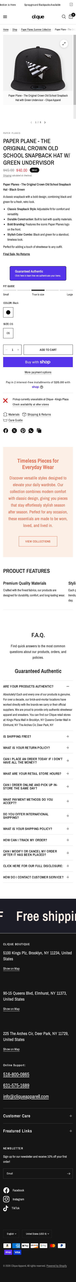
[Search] (63, 16)
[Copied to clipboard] (39, 430)
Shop (14, 29)
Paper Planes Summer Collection (36, 29)
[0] (70, 16)
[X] (14, 430)
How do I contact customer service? (33, 877)
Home (5, 29)
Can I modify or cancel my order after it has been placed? (30, 853)
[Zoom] (64, 44)
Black (8, 312)
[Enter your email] (68, 1173)
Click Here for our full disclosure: (33, 866)
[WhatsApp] (31, 430)
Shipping (7, 175)
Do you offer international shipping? (26, 816)
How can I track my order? (25, 840)
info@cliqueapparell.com (26, 1096)
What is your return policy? (26, 747)
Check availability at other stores (31, 404)
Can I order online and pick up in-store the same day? (30, 786)
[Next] (45, 122)
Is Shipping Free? (17, 736)
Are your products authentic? (28, 686)
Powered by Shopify (56, 1266)
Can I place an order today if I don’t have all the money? (32, 761)
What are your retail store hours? (32, 773)
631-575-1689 (16, 1085)
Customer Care (16, 1116)
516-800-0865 (16, 1074)
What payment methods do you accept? (28, 801)
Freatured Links (17, 1131)
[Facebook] (5, 430)
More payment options (38, 372)
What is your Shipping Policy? (27, 828)
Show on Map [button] (11, 968)
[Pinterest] (23, 430)
